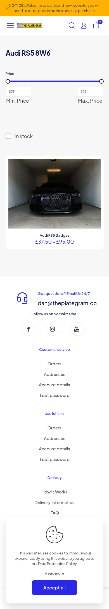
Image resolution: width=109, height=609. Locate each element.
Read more (54, 573)
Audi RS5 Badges (55, 235)
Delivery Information (54, 502)
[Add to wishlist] (94, 173)
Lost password (55, 395)
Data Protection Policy (57, 563)
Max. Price (90, 101)
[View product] (94, 165)
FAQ (54, 512)
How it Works (54, 491)
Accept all (54, 588)
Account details (54, 384)
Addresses (54, 374)
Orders (54, 363)
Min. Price (17, 101)
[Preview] (94, 181)
